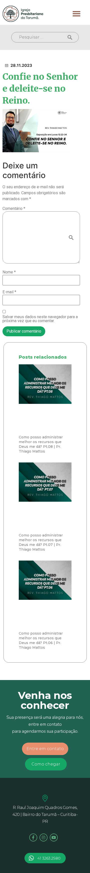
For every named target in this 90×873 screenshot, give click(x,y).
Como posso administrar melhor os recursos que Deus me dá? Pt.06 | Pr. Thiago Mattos (41, 640)
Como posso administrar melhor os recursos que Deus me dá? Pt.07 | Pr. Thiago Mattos (41, 542)
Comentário (13, 209)
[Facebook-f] (33, 837)
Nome (9, 272)
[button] (76, 13)
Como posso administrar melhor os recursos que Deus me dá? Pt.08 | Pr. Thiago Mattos (41, 444)
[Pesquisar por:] (45, 37)
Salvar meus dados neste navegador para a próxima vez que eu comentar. (40, 319)
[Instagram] (44, 837)
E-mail (9, 292)
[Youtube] (54, 837)
